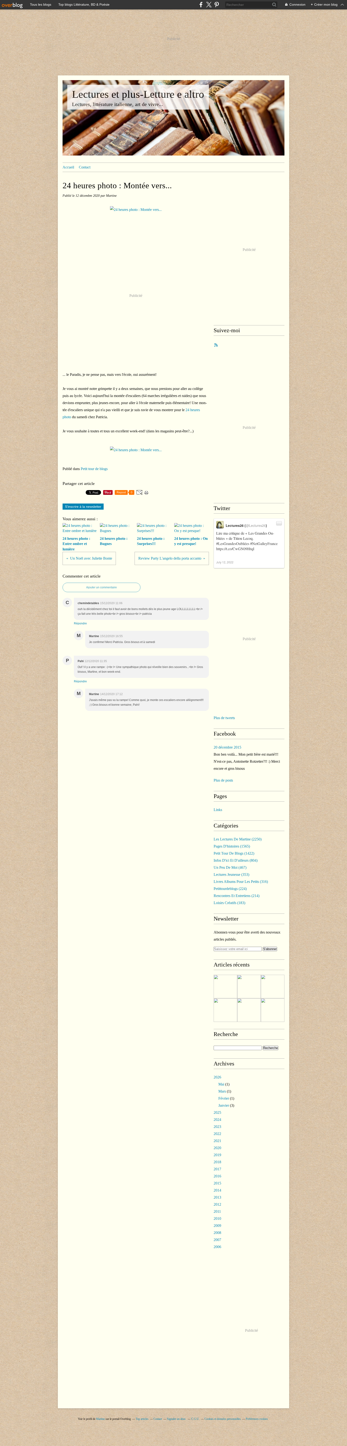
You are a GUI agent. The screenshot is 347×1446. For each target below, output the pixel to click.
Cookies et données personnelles (222, 1419)
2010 (217, 1219)
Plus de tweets (224, 718)
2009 (217, 1226)
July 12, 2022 (224, 562)
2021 (217, 1141)
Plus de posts (223, 780)
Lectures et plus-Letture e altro (138, 94)
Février (223, 1098)
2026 (217, 1077)
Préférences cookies (257, 1419)
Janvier (223, 1105)
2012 (217, 1204)
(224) (230, 889)
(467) (230, 867)
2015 (217, 1183)
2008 (217, 1233)
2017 (217, 1169)
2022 (217, 1134)
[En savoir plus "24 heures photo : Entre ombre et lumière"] (225, 986)
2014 (217, 1190)
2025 (217, 1112)
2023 (217, 1127)
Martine (100, 1419)
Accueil (68, 167)
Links (218, 810)
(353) (231, 875)
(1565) (232, 846)
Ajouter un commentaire (101, 587)
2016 (217, 1176)
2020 (217, 1148)
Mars (222, 1091)
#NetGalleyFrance (264, 543)
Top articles (142, 1419)
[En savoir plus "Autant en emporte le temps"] (249, 1010)
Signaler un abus (176, 1419)
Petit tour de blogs (94, 469)
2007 (217, 1240)
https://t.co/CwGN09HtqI (235, 548)
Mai (221, 1084)
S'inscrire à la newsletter (83, 506)
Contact (84, 167)
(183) (229, 903)
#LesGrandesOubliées (232, 543)
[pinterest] (217, 4)
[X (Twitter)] (209, 4)
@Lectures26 (256, 525)
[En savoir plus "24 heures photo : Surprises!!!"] (272, 1010)
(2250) (238, 839)
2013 (217, 1197)
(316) (241, 882)
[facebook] (201, 4)
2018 (217, 1162)
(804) (236, 860)
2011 (217, 1211)
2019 (217, 1155)
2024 (217, 1120)
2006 (217, 1247)
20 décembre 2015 (227, 747)
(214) (236, 896)
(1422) (234, 853)
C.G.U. (195, 1419)
